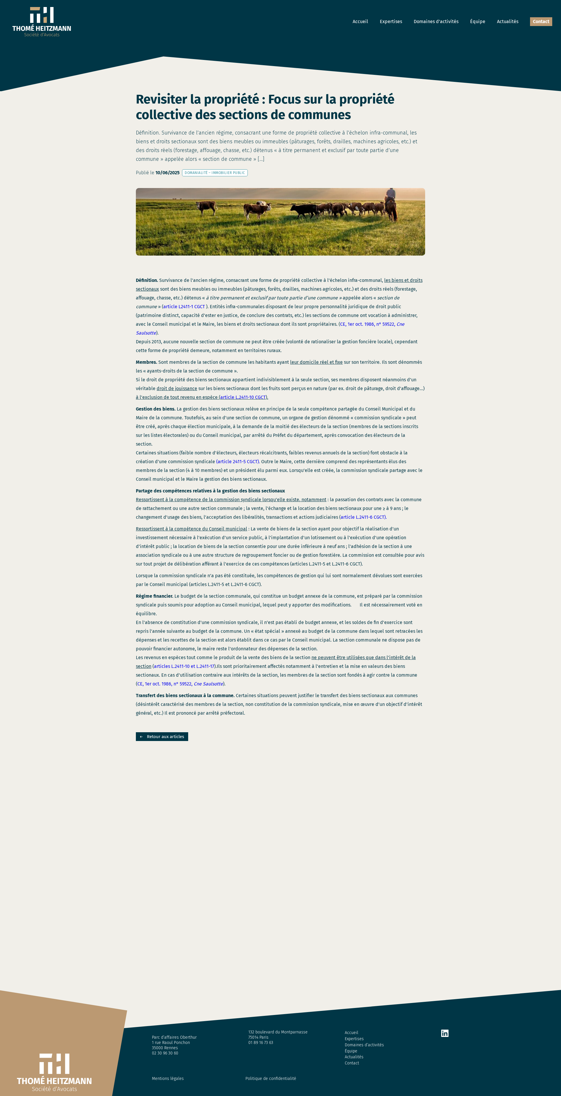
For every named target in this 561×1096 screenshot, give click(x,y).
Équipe (477, 21)
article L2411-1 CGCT (184, 306)
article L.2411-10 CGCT (243, 397)
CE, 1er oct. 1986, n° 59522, (180, 684)
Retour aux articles (165, 736)
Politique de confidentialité (270, 1078)
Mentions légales (168, 1078)
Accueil (360, 21)
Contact (541, 21)
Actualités (507, 21)
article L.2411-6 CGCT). (364, 517)
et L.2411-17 (202, 666)
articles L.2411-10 (172, 666)
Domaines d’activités (436, 21)
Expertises (391, 21)
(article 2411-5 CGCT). (238, 461)
